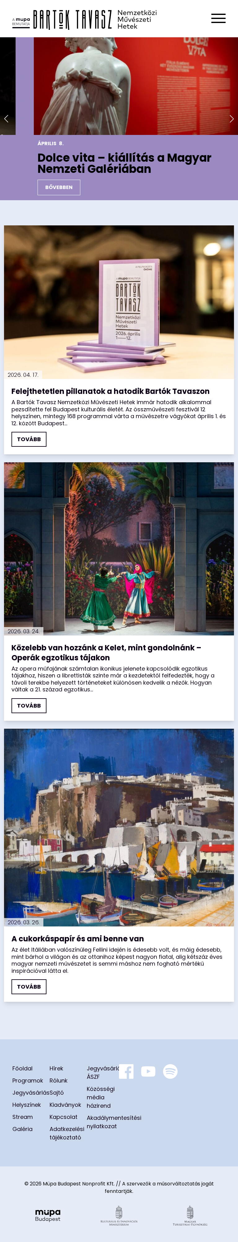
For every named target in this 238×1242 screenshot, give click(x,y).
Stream (22, 1117)
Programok (27, 1080)
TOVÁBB (29, 439)
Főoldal (22, 1068)
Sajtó (57, 1093)
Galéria (22, 1129)
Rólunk (59, 1080)
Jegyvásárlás (31, 1093)
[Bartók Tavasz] (84, 18)
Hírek (56, 1068)
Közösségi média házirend (101, 1097)
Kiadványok (65, 1105)
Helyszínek (26, 1105)
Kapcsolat (63, 1117)
